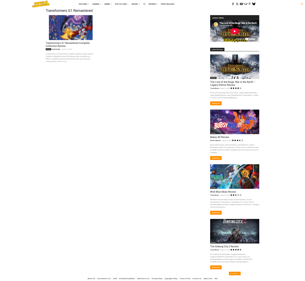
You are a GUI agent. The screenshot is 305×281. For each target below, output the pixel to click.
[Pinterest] (249, 4)
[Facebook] (232, 4)
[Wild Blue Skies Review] (234, 176)
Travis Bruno (214, 88)
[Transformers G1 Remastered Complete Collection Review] (70, 27)
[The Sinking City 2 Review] (234, 231)
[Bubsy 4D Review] (234, 122)
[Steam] (245, 4)
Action (48, 49)
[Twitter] (237, 4)
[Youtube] (241, 4)
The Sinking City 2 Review (224, 246)
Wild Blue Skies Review (223, 191)
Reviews (213, 78)
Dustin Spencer (215, 140)
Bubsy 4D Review (219, 137)
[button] (302, 4)
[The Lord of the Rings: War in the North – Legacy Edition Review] (234, 66)
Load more (234, 273)
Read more (216, 103)
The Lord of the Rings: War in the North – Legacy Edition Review (232, 83)
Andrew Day (56, 49)
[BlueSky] (253, 4)
